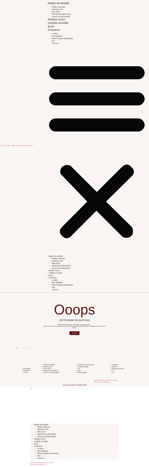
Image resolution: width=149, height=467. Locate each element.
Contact (55, 43)
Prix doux (56, 12)
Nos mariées (57, 36)
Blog (51, 26)
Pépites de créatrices (61, 14)
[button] (97, 149)
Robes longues (58, 7)
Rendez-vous (56, 19)
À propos (54, 30)
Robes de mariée (58, 3)
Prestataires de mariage (62, 38)
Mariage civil (57, 9)
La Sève (55, 34)
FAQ (53, 41)
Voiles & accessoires (61, 16)
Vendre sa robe (58, 23)
